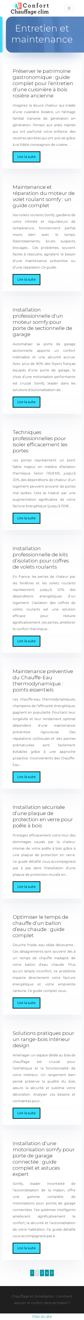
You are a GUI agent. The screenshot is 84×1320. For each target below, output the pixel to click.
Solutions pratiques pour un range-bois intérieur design (43, 1039)
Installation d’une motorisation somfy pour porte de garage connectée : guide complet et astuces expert (44, 1158)
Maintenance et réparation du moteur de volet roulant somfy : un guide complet (44, 196)
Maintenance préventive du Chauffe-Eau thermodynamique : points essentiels (43, 680)
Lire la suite (26, 157)
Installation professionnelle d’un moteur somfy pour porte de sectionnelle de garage (42, 322)
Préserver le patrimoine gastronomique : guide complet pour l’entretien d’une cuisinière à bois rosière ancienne (43, 83)
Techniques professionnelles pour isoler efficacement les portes (40, 441)
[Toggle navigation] (69, 8)
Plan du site (42, 1317)
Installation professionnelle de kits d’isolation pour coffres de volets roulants (41, 557)
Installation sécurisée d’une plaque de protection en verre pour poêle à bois (43, 816)
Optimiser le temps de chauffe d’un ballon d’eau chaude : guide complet (40, 926)
